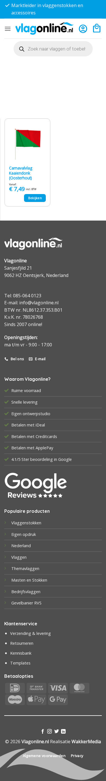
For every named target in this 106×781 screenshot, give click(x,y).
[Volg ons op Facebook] (42, 731)
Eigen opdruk (23, 534)
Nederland (21, 545)
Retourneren (21, 643)
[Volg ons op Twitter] (56, 731)
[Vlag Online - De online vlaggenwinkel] (44, 28)
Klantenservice (20, 623)
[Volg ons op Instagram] (49, 731)
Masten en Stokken (29, 580)
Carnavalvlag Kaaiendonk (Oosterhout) (20, 173)
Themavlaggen (25, 568)
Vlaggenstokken (26, 522)
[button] (7, 29)
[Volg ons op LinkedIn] (63, 731)
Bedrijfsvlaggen (25, 591)
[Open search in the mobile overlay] (53, 48)
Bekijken (35, 198)
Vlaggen (19, 557)
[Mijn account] (83, 28)
